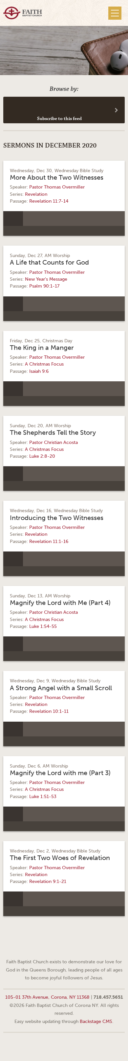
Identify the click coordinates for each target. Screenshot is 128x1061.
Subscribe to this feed (59, 118)
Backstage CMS (96, 1021)
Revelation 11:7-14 (48, 201)
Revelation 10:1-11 (49, 711)
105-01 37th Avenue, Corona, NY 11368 (47, 997)
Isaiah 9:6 (39, 371)
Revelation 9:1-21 (47, 881)
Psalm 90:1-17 (44, 286)
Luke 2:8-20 (42, 456)
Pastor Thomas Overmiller (57, 187)
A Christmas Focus (44, 364)
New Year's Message (46, 279)
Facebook (56, 946)
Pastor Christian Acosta (53, 442)
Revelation (36, 194)
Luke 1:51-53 (42, 796)
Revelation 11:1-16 (48, 541)
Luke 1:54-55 (43, 626)
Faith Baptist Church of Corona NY (22, 13)
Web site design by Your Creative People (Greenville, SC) (64, 1046)
